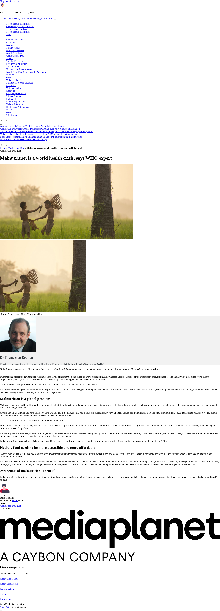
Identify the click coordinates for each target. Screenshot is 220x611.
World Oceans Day (15, 55)
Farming (10, 74)
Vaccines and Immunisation (19, 69)
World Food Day (14, 53)
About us (10, 42)
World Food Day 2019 (10, 506)
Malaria (9, 58)
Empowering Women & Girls (20, 26)
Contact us (5, 594)
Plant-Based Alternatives (17, 107)
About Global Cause (9, 578)
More (8, 34)
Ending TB (11, 99)
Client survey (12, 115)
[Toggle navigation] (55, 19)
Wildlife (9, 45)
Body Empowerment (16, 93)
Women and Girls (14, 39)
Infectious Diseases (15, 50)
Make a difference (14, 104)
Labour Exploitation (15, 101)
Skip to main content (9, 1)
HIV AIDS (11, 85)
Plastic (9, 109)
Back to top (5, 599)
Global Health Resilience (18, 23)
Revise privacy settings (20, 607)
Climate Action (13, 47)
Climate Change (13, 96)
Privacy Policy (5, 607)
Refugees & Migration (16, 64)
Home (3, 148)
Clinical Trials (12, 66)
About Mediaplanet (9, 584)
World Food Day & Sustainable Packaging (26, 72)
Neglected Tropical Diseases (19, 82)
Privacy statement (8, 589)
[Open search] (1, 124)
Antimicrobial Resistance (18, 29)
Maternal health (13, 88)
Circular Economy (14, 61)
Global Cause (26, 18)
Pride (8, 112)
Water (9, 77)
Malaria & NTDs (14, 80)
